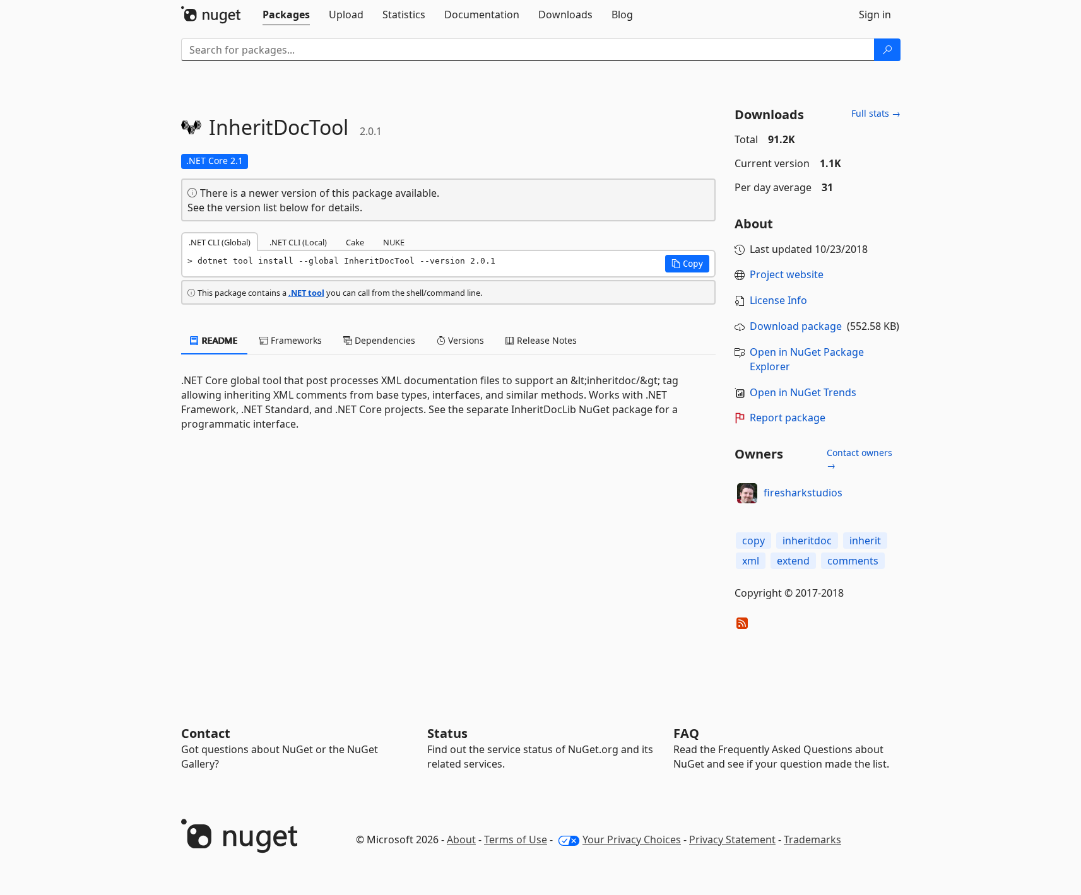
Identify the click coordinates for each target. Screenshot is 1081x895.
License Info (778, 300)
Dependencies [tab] (383, 340)
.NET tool (306, 292)
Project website (787, 274)
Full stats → (876, 113)
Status (447, 733)
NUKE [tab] (394, 242)
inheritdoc (807, 540)
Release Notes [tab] (545, 340)
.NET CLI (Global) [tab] (220, 242)
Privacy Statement (732, 839)
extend (793, 561)
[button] (687, 263)
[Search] (887, 49)
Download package (796, 326)
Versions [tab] (465, 340)
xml (750, 561)
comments (852, 561)
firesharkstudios (803, 493)
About (461, 839)
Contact (205, 733)
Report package (787, 417)
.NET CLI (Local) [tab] (298, 242)
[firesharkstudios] (747, 493)
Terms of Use (515, 839)
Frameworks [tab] (295, 340)
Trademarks (812, 839)
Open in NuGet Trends (803, 392)
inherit (865, 540)
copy (753, 540)
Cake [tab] (355, 242)
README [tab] (218, 340)
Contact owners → (859, 459)
